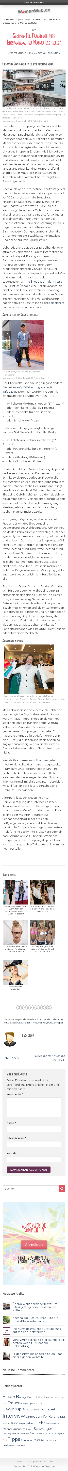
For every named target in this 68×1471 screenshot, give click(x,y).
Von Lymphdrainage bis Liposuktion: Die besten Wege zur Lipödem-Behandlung (39, 1343)
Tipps (14, 1439)
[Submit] (62, 1188)
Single (34, 1433)
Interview (14, 1416)
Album (9, 1396)
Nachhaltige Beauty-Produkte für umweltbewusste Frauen (35, 1319)
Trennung (26, 1440)
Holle (34, 1022)
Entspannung (15, 1022)
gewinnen (37, 1403)
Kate (52, 1416)
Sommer (43, 1433)
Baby (21, 1396)
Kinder (7, 1423)
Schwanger (43, 1429)
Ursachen (51, 1440)
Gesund (24, 1404)
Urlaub (42, 1440)
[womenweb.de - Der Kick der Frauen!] (34, 10)
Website (12, 1153)
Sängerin (59, 1434)
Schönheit (24, 1434)
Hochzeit (47, 1409)
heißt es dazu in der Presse (44, 281)
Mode (27, 19)
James (30, 1416)
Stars (52, 1433)
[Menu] (64, 11)
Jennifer (42, 1416)
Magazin (19, 19)
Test (5, 1440)
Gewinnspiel (14, 1409)
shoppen (59, 1022)
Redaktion (54, 53)
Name (11, 1123)
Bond (30, 1397)
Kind (62, 1416)
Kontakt (48, 1461)
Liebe (40, 1423)
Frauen (27, 1022)
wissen (24, 1446)
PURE (50, 1022)
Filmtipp (59, 1397)
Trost (35, 1439)
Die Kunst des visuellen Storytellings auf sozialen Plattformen (37, 1330)
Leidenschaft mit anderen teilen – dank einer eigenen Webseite (38, 1355)
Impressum (36, 1461)
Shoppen (42, 760)
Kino (14, 1423)
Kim (57, 1417)
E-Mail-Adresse (16, 1138)
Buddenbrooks (44, 1397)
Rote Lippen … (11, 1058)
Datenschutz (22, 1461)
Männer (42, 1022)
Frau (5, 1404)
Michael (50, 1423)
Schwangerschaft (11, 1434)
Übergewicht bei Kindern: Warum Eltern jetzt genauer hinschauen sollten (35, 1307)
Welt (18, 1445)
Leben (30, 1423)
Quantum (19, 1429)
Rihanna (29, 1429)
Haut (30, 1409)
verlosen (9, 1445)
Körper (22, 1423)
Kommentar (15, 1094)
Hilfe (36, 1409)
